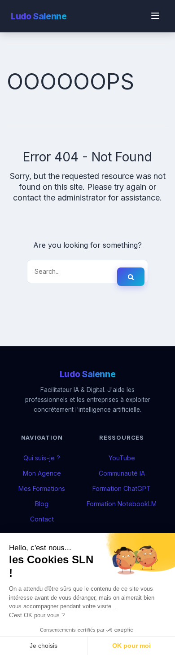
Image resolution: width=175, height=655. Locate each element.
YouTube (122, 458)
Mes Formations (41, 488)
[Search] (130, 276)
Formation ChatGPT (121, 488)
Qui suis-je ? (41, 458)
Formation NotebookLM (122, 504)
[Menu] (155, 16)
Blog (41, 504)
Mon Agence (42, 473)
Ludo (38, 16)
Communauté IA (122, 473)
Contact (42, 519)
